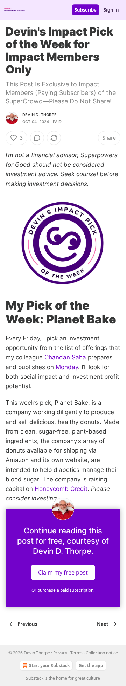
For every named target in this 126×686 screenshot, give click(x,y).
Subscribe (86, 10)
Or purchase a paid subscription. (62, 590)
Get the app (91, 665)
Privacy (60, 653)
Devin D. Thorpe (39, 114)
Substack (34, 678)
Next (102, 624)
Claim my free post (63, 572)
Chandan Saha (65, 357)
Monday (67, 367)
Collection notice (102, 653)
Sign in (111, 10)
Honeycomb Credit (61, 488)
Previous (27, 624)
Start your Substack (49, 665)
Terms (76, 653)
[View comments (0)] (37, 138)
